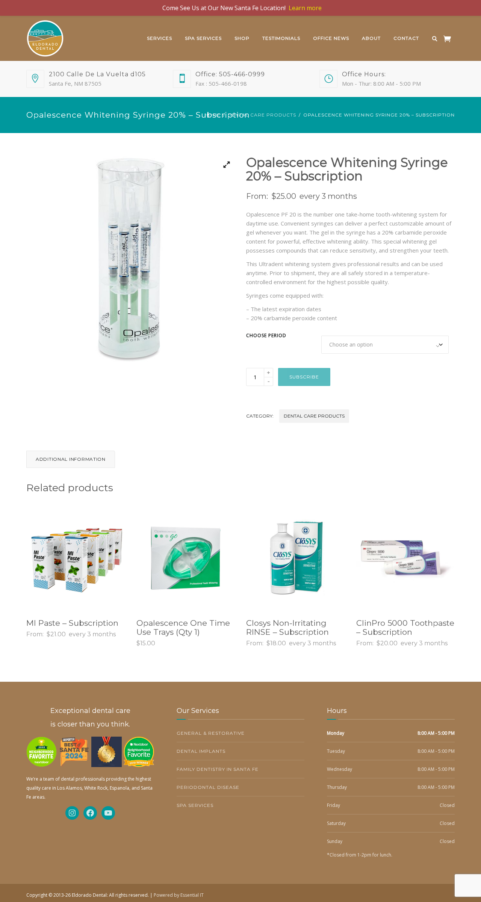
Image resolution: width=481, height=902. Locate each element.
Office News (331, 38)
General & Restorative (211, 733)
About (371, 38)
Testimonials (281, 38)
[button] (223, 167)
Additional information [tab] (71, 459)
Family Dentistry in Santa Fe (218, 769)
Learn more (305, 8)
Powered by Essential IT (179, 895)
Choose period (266, 335)
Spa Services (203, 38)
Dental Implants (201, 751)
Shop (242, 38)
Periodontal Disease (208, 787)
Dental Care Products (262, 115)
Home (212, 115)
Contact (406, 38)
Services (159, 38)
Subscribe (304, 377)
